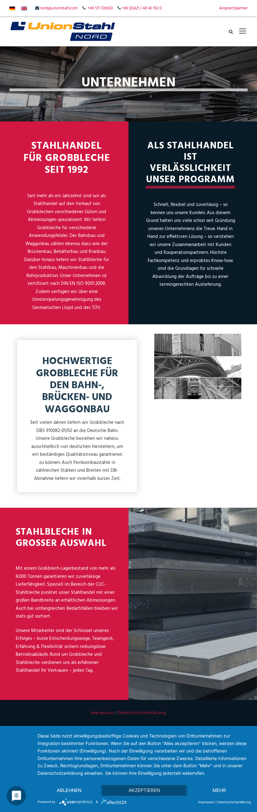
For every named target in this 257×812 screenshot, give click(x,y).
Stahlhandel (83, 592)
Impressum (102, 713)
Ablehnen (69, 790)
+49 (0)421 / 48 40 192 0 (142, 8)
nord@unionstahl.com (59, 8)
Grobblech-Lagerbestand (63, 568)
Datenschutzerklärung (142, 713)
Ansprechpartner (233, 8)
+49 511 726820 (100, 8)
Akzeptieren (144, 790)
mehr (219, 790)
